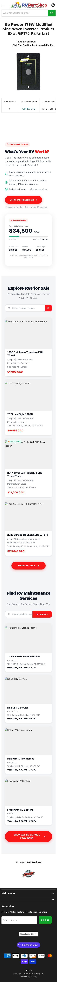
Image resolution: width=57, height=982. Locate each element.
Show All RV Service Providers (27, 836)
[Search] (52, 13)
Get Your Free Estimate (22, 199)
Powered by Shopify (28, 977)
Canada (27, 934)
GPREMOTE (28, 109)
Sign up (45, 920)
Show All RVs (26, 565)
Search (43, 614)
